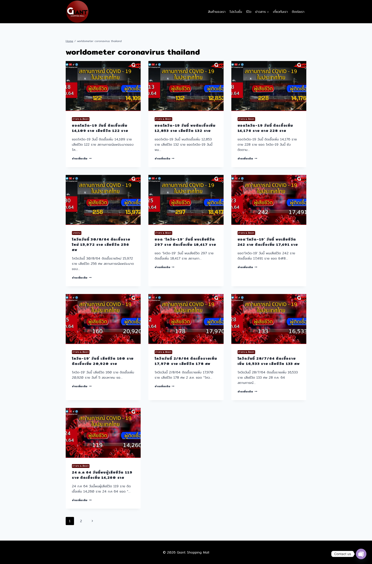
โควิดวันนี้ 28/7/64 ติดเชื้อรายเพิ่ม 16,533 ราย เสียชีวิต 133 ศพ (269, 361)
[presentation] (103, 86)
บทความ (77, 232)
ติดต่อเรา (298, 11)
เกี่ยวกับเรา (280, 11)
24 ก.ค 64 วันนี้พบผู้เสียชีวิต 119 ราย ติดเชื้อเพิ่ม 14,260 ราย (102, 474)
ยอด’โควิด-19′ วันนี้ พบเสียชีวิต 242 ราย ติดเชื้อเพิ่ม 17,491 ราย (268, 241)
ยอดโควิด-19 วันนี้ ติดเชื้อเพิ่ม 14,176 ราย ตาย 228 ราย (265, 128)
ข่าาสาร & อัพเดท (81, 119)
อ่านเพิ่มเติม (82, 158)
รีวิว (248, 11)
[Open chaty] (361, 554)
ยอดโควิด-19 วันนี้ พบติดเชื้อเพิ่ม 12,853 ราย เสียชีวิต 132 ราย (185, 128)
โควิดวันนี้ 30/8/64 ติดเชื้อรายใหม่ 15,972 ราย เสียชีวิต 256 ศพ (101, 244)
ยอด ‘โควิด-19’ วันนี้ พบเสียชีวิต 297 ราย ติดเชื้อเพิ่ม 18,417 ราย (185, 241)
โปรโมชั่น (235, 11)
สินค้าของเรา (217, 11)
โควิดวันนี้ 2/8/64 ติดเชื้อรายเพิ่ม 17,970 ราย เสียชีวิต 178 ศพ (186, 361)
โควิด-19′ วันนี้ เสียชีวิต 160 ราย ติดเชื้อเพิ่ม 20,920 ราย (103, 361)
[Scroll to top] (360, 546)
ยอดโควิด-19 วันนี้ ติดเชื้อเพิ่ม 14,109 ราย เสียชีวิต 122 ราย (100, 128)
